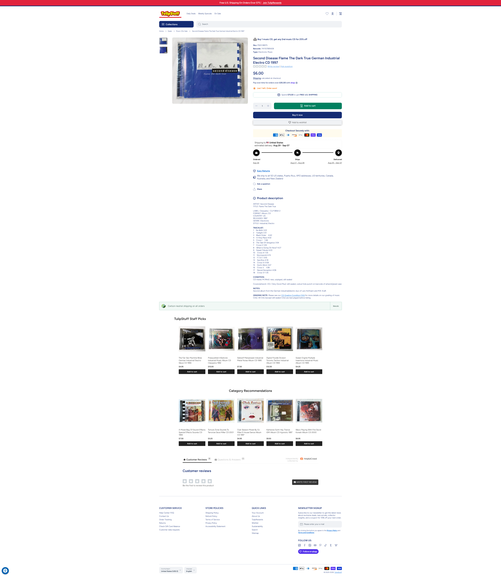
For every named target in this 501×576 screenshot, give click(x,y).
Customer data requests (169, 530)
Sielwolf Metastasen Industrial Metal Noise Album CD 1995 (250, 359)
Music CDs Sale (181, 31)
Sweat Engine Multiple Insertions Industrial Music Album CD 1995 (307, 360)
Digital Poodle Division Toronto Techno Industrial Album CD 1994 (277, 360)
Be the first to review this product (198, 485)
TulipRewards (257, 519)
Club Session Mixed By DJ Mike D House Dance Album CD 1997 (249, 432)
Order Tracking (165, 519)
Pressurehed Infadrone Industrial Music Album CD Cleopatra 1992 (219, 360)
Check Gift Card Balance (169, 526)
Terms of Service (212, 519)
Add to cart (192, 372)
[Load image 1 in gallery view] (163, 41)
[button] (297, 122)
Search (255, 530)
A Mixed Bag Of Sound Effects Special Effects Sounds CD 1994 (192, 432)
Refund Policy (211, 516)
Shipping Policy (212, 513)
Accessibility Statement (215, 526)
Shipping (257, 78)
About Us (256, 516)
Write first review (306, 482)
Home (161, 31)
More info (336, 306)
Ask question (287, 66)
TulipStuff (338, 572)
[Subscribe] (338, 524)
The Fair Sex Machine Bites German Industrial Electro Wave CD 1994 (190, 360)
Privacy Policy (211, 523)
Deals (170, 31)
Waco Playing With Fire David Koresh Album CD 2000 (308, 431)
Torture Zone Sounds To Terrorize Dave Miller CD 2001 (221, 431)
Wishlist (255, 523)
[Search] (198, 24)
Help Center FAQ (166, 513)
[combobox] (269, 24)
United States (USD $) (169, 571)
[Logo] (170, 14)
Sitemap (255, 533)
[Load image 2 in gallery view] (163, 50)
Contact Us (164, 516)
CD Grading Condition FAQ (293, 295)
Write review (273, 66)
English (189, 571)
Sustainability (257, 526)
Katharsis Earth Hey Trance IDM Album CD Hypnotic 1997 (279, 431)
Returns (162, 523)
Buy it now (297, 115)
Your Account (258, 513)
